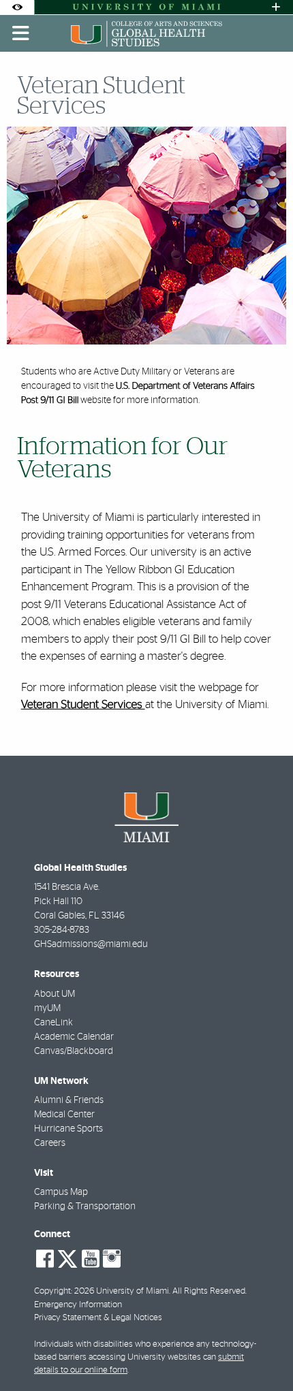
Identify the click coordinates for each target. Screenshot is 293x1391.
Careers (49, 1143)
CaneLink (53, 1022)
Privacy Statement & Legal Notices (98, 1317)
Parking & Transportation (85, 1206)
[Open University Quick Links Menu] (276, 7)
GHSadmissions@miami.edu (91, 944)
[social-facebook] (45, 1259)
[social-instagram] (112, 1259)
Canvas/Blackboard (73, 1051)
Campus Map (61, 1192)
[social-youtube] (90, 1259)
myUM (47, 1008)
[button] (263, 1352)
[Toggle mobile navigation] (21, 33)
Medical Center (64, 1114)
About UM (54, 994)
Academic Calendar (74, 1037)
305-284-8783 (61, 930)
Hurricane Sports (68, 1129)
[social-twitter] (67, 1257)
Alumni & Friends (69, 1100)
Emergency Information (78, 1304)
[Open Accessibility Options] (17, 7)
